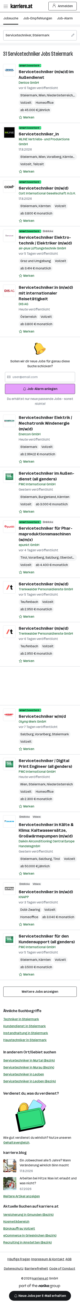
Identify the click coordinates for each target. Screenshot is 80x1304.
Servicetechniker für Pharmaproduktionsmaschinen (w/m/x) (45, 534)
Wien (43, 95)
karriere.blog (15, 1152)
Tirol (24, 557)
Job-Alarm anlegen (42, 389)
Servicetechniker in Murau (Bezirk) (28, 1067)
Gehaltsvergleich (16, 1142)
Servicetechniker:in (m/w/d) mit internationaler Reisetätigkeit (46, 293)
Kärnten (69, 157)
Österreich (28, 317)
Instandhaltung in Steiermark (25, 1033)
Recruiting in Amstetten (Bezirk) (27, 1242)
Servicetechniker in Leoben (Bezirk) (29, 1081)
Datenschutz (14, 1269)
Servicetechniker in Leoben (23, 1074)
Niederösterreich (60, 95)
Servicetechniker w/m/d (42, 716)
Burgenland (48, 497)
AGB (68, 1259)
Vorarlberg (36, 557)
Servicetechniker (24, 53)
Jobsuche (10, 18)
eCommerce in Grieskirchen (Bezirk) (29, 1235)
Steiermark (62, 53)
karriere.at (49, 1206)
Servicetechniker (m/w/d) (43, 188)
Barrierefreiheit (36, 1269)
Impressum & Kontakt (47, 1259)
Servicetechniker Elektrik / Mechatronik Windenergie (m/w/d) (45, 423)
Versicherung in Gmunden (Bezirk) (28, 1215)
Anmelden (65, 6)
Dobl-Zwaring (30, 910)
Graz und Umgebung (35, 261)
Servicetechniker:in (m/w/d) (46, 891)
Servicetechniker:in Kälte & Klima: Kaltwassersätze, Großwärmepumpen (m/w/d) (46, 830)
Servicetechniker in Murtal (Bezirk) (29, 1060)
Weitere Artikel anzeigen (21, 1196)
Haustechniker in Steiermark (25, 1040)
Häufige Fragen (18, 1259)
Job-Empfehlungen (37, 18)
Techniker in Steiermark (21, 1019)
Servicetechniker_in (39, 134)
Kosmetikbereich (16, 1222)
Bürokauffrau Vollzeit (19, 1228)
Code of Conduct (62, 1269)
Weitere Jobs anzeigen (40, 992)
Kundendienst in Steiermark (24, 1026)
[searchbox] (40, 35)
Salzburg (52, 557)
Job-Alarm (65, 18)
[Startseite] (22, 6)
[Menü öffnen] (5, 6)
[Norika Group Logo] (39, 1286)
